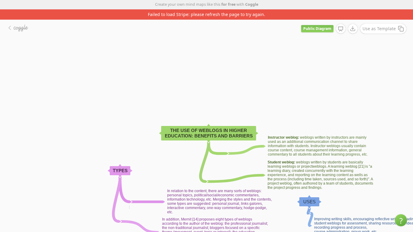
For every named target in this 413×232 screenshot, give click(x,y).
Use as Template (379, 28)
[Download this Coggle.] (353, 29)
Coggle (251, 4)
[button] (401, 220)
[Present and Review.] (341, 29)
